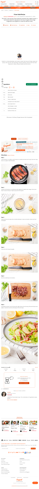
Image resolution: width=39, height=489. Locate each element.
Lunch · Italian (4, 425)
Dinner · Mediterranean (23, 426)
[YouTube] (17, 452)
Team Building (19, 3)
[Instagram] (9, 452)
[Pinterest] (19, 452)
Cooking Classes (4, 3)
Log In (17, 390)
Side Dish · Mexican (32, 425)
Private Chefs (12, 3)
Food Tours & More (28, 3)
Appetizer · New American (14, 426)
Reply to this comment (12, 399)
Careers (21, 464)
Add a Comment (24, 383)
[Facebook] (11, 452)
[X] (21, 452)
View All (36, 367)
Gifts (37, 3)
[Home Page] (3, 2)
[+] (14, 87)
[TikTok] (13, 452)
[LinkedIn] (23, 452)
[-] (9, 87)
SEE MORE (14, 138)
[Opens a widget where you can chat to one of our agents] (35, 483)
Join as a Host (22, 462)
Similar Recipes (19, 417)
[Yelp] (15, 452)
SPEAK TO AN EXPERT (22, 138)
